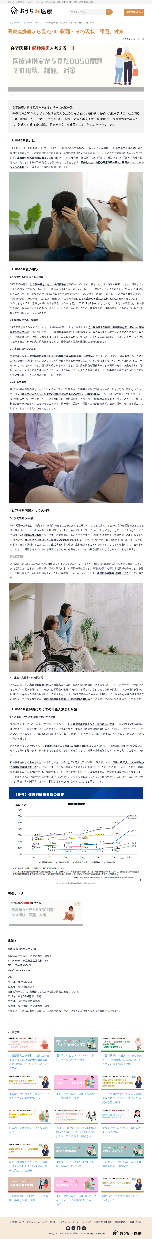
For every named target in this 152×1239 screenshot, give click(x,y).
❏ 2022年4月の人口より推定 (94, 303)
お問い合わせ (136, 1222)
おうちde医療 (14, 22)
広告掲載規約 (121, 1222)
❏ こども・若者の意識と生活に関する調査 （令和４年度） (44, 303)
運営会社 (54, 1222)
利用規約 (87, 1222)
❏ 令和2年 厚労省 (92, 762)
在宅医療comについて (37, 1222)
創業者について (17, 1222)
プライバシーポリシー (70, 1222)
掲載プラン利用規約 (103, 1222)
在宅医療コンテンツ (33, 22)
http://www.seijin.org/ (19, 970)
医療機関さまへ (134, 12)
